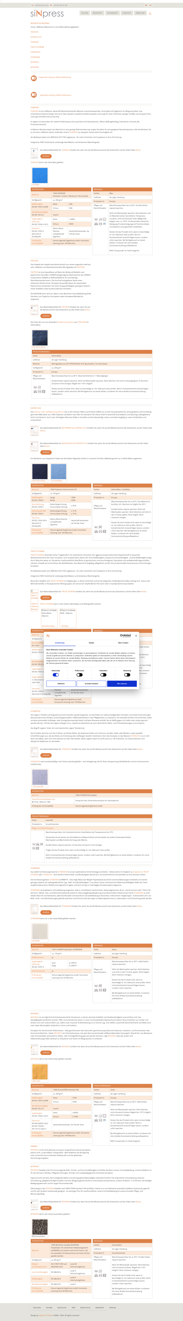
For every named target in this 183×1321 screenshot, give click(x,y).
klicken (138, 150)
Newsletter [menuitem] (99, 1307)
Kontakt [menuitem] (49, 1307)
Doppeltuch (137, 872)
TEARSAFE (34, 42)
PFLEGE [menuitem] (84, 13)
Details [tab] (91, 643)
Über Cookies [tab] (123, 643)
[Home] (47, 14)
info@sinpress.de (42, 5)
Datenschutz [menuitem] (85, 1307)
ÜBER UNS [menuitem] (140, 13)
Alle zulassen (122, 684)
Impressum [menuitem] (62, 1307)
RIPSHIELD (35, 62)
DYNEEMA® (35, 57)
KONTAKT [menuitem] (127, 13)
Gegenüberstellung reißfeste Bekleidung (55, 77)
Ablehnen (61, 684)
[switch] (80, 675)
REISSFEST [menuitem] (97, 13)
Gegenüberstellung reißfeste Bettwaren (55, 95)
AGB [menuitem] (73, 1307)
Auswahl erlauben (91, 684)
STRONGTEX (35, 52)
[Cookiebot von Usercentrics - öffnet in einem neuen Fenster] (121, 635)
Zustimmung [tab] (59, 643)
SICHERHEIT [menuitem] (112, 13)
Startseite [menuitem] (37, 1307)
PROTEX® (34, 32)
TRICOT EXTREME (37, 47)
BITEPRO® (35, 67)
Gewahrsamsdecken (66, 322)
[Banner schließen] (136, 636)
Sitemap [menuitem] (112, 1307)
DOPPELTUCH (36, 37)
